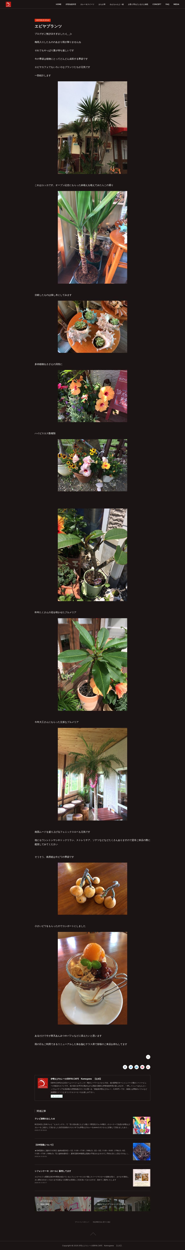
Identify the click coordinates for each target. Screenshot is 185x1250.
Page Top (92, 1234)
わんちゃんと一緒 (117, 4)
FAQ (167, 4)
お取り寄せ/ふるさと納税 (138, 4)
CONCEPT (156, 4)
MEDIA (176, 4)
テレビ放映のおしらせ (45, 1118)
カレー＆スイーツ (87, 4)
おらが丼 (102, 4)
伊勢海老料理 (71, 4)
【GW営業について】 (44, 1144)
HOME (58, 4)
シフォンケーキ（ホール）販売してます (53, 1170)
